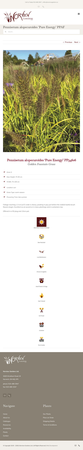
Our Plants (47, 414)
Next (76, 42)
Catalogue (6, 421)
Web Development (52, 445)
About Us (6, 418)
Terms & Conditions (50, 425)
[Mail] (4, 395)
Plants (5, 432)
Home (5, 414)
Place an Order (48, 418)
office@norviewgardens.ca (50, 2)
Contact (6, 436)
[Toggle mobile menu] (79, 14)
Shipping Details (49, 421)
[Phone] (9, 395)
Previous (68, 42)
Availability (7, 428)
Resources (7, 425)
